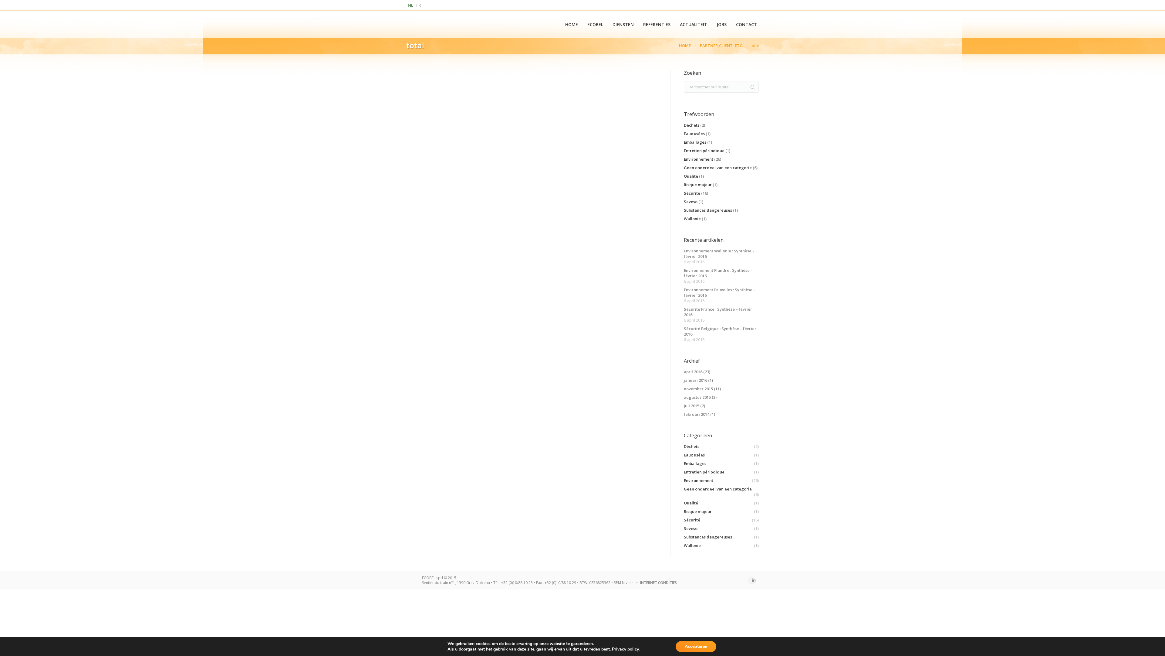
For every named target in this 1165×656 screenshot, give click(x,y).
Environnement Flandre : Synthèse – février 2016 (718, 273)
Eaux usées (694, 133)
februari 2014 (696, 414)
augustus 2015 (697, 397)
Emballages (695, 142)
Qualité (691, 176)
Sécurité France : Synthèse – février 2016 (718, 311)
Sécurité (692, 193)
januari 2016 (695, 380)
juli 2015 (691, 405)
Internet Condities (658, 582)
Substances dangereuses (708, 210)
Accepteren (696, 646)
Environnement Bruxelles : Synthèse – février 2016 (719, 292)
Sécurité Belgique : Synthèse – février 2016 (720, 331)
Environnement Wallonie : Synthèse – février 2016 (719, 253)
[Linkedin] (752, 580)
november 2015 (698, 388)
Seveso (690, 201)
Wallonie (692, 218)
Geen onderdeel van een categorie (718, 167)
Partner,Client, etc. (721, 45)
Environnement (698, 159)
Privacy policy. (626, 649)
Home (685, 45)
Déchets (691, 125)
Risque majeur (698, 184)
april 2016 (693, 371)
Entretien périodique (704, 150)
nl (410, 5)
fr (418, 5)
